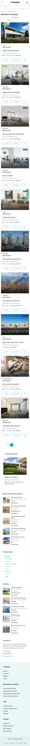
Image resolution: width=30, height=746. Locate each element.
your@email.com (9, 656)
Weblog (5, 676)
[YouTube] (19, 743)
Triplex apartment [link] (15, 615)
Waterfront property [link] (16, 587)
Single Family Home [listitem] (10, 563)
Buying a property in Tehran (10, 691)
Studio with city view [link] (9, 217)
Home (4, 11)
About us (5, 671)
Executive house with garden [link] (18, 506)
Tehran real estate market (9, 688)
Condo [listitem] (7, 561)
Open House (24, 358)
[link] (15, 32)
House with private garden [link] (11, 384)
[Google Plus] (16, 743)
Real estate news (7, 731)
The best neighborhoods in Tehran (11, 693)
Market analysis (7, 728)
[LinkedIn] (13, 743)
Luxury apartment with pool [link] (11, 426)
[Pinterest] (22, 743)
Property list (6, 723)
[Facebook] (5, 743)
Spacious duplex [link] (8, 175)
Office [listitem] (7, 574)
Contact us (6, 673)
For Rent (25, 66)
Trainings (5, 711)
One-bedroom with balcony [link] (18, 528)
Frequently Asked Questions (10, 708)
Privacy (5, 678)
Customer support (8, 706)
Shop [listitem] (6, 576)
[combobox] (17, 20)
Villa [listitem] (6, 569)
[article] (15, 472)
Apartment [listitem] (8, 558)
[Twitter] (8, 743)
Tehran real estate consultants (10, 696)
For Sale (25, 24)
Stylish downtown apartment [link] (12, 259)
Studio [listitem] (7, 566)
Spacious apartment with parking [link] (13, 134)
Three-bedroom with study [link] (11, 301)
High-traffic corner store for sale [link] (13, 342)
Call (7, 60)
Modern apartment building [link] (11, 92)
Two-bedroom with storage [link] (18, 598)
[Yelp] (25, 743)
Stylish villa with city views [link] (11, 50)
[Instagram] (10, 743)
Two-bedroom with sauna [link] (17, 606)
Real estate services (8, 726)
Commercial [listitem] (7, 571)
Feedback (5, 713)
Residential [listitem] (7, 556)
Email (17, 60)
